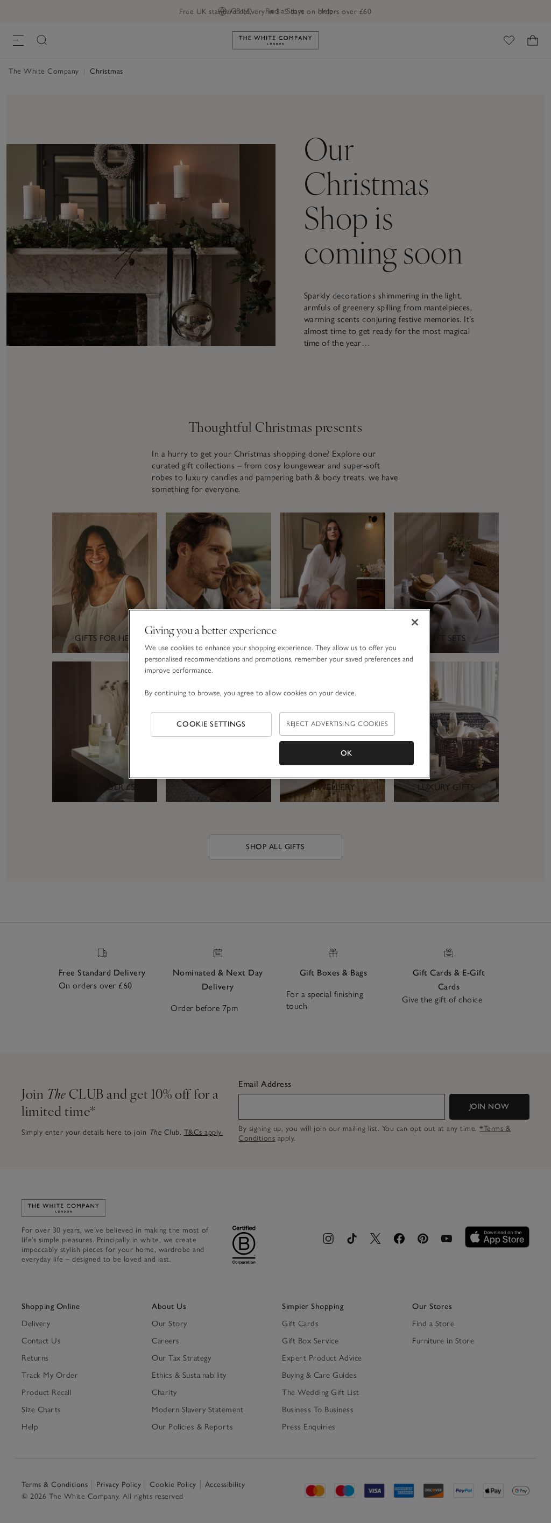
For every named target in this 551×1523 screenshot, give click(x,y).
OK (346, 753)
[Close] (415, 622)
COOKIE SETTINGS (211, 724)
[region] (279, 694)
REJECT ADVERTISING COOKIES (337, 724)
